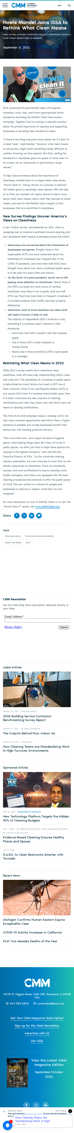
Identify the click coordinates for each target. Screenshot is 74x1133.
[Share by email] (39, 515)
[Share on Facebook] (17, 515)
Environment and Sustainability (39, 536)
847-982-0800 (19, 1003)
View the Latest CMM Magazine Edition (49, 1062)
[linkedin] (45, 1105)
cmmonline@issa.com (51, 1003)
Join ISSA (37, 1041)
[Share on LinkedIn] (31, 515)
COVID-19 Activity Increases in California (32, 932)
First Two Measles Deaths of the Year (30, 941)
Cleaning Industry (13, 536)
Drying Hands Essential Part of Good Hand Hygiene (55, 1115)
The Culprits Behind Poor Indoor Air (29, 733)
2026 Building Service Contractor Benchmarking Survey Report (27, 718)
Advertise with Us (37, 1033)
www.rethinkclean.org (47, 506)
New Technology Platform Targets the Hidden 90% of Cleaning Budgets (36, 818)
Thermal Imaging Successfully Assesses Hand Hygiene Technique (18, 1116)
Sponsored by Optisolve (29, 812)
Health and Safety (13, 542)
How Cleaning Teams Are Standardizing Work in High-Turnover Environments (36, 748)
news (28, 542)
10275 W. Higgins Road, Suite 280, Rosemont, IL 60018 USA (37, 996)
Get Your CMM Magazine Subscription (37, 1018)
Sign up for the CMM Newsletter (37, 1025)
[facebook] (26, 1105)
